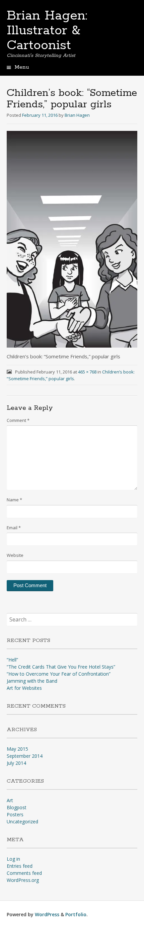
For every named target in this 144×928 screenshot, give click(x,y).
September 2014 (25, 756)
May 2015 (17, 749)
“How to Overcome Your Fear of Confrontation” (59, 674)
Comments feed (24, 873)
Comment (18, 420)
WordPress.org (23, 880)
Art (10, 800)
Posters (15, 814)
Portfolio (75, 914)
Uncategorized (22, 821)
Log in (13, 859)
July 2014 (16, 763)
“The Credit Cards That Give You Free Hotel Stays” (61, 667)
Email (14, 528)
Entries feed (19, 866)
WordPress (47, 914)
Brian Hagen (77, 115)
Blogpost (16, 807)
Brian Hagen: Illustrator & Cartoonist (47, 30)
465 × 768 (87, 372)
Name (14, 500)
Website (15, 555)
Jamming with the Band (32, 681)
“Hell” (12, 659)
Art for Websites (24, 688)
